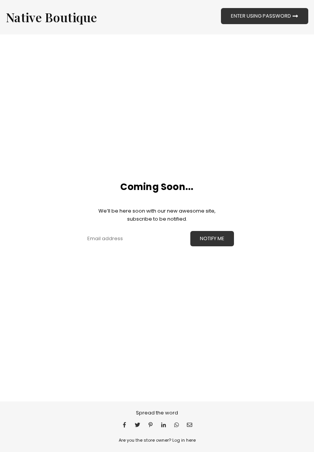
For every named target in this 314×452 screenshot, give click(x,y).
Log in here (184, 440)
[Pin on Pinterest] (150, 425)
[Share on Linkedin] (163, 425)
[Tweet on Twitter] (137, 425)
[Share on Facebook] (124, 425)
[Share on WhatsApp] (176, 425)
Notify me (212, 238)
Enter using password (261, 15)
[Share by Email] (189, 425)
